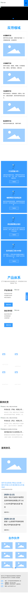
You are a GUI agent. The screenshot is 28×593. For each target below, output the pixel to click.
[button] (13, 18)
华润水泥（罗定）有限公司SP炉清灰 (14, 421)
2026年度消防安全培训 (6, 489)
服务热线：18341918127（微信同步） (13, 584)
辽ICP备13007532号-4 (6, 577)
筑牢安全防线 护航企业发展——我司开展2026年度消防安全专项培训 (13, 485)
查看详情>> (7, 512)
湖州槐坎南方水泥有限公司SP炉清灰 (14, 432)
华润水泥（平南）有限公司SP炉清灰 (14, 410)
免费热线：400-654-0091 (10, 582)
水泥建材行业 (7, 35)
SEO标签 (13, 577)
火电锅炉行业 (7, 63)
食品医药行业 (7, 121)
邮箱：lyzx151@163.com (10, 586)
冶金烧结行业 (7, 91)
